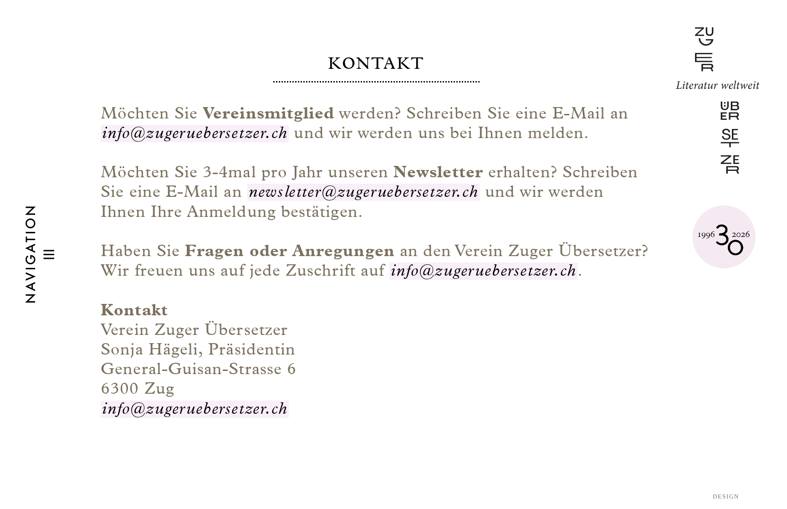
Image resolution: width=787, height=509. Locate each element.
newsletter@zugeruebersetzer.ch (364, 192)
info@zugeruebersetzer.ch (194, 133)
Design (726, 496)
